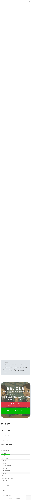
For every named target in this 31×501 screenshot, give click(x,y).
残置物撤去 (5, 468)
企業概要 (3, 490)
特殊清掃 (4, 473)
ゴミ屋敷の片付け (6, 470)
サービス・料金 (5, 458)
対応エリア (4, 475)
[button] (15, 404)
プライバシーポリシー (7, 495)
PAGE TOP (28, 484)
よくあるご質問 (6, 485)
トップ (3, 455)
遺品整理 (4, 460)
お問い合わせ (4, 480)
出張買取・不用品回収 (7, 465)
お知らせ (3, 488)
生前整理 (4, 463)
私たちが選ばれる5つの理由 (7, 478)
